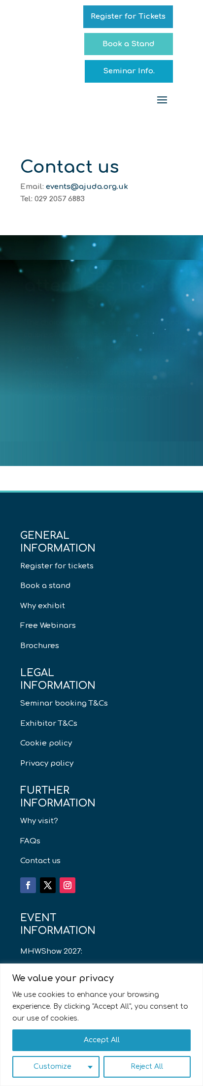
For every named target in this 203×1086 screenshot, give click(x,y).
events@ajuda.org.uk (87, 187)
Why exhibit (42, 606)
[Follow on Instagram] (67, 885)
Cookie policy (46, 743)
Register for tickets (57, 566)
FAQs (30, 841)
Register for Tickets (128, 16)
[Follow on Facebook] (28, 885)
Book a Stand (128, 44)
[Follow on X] (48, 885)
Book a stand (45, 586)
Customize (52, 1066)
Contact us (40, 861)
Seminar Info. (129, 71)
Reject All (147, 1066)
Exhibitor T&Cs (48, 723)
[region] (101, 1024)
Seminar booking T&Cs (64, 703)
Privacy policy (46, 763)
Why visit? (39, 821)
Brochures (39, 646)
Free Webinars (48, 625)
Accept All (102, 1040)
